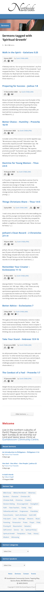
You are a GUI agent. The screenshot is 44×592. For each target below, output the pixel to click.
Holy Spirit (7, 519)
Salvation (27, 526)
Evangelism (34, 504)
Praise (25, 522)
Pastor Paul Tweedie (11, 454)
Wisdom (6, 537)
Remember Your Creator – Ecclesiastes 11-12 (16, 268)
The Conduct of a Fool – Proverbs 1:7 (21, 372)
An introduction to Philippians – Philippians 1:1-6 (20, 452)
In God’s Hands (7, 474)
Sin (22, 530)
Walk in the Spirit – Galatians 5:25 (20, 52)
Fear (30, 508)
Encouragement (22, 504)
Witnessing (15, 537)
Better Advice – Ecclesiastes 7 (17, 305)
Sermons (18, 574)
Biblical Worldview (19, 493)
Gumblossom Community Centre (20, 439)
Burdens (6, 496)
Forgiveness (24, 511)
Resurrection (17, 526)
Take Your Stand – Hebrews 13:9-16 (20, 339)
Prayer (32, 522)
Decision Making (9, 504)
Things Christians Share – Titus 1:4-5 (21, 201)
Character (14, 496)
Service (16, 530)
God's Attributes (21, 515)
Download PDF (12, 61)
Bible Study (7, 493)
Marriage (22, 519)
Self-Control (7, 530)
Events (33, 574)
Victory (36, 533)
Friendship (34, 511)
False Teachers (14, 508)
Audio (5, 61)
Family (24, 508)
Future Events (8, 515)
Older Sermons (22, 414)
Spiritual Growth (9, 533)
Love (14, 519)
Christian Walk (8, 500)
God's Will (32, 515)
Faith (5, 508)
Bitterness (31, 493)
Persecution (16, 522)
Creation (28, 500)
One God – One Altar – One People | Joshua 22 (19, 463)
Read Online (8, 61)
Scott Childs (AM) (22, 58)
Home (10, 574)
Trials (29, 533)
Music (38, 519)
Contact (26, 574)
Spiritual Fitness (31, 530)
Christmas (19, 500)
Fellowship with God (10, 511)
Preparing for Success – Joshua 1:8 (20, 86)
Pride (38, 522)
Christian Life (25, 496)
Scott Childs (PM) (26, 131)
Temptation (21, 533)
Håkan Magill (8, 477)
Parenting (6, 522)
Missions (30, 519)
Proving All (7, 526)
